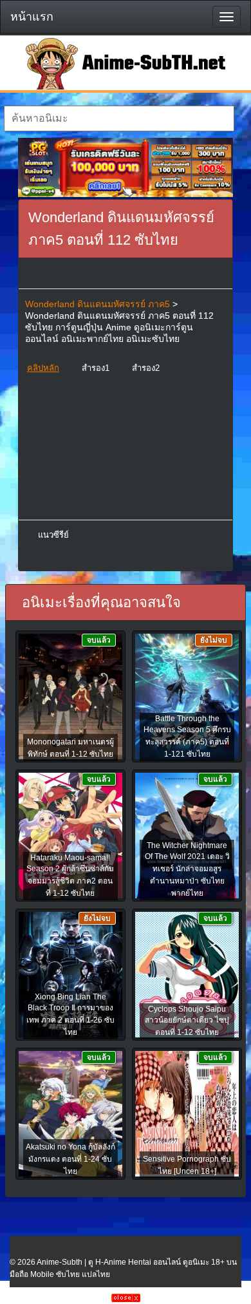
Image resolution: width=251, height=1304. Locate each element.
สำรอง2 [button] (146, 368)
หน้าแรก (31, 16)
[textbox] (119, 118)
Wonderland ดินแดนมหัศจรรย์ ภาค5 (97, 304)
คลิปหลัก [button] (43, 368)
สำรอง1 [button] (95, 368)
